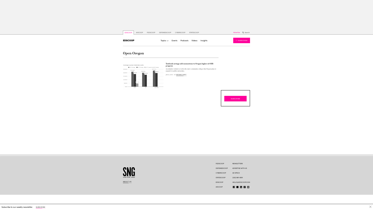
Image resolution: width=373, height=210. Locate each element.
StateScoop (194, 32)
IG (244, 187)
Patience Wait (181, 74)
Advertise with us (239, 168)
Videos (194, 40)
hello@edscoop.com (241, 182)
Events (174, 40)
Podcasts (184, 40)
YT (248, 187)
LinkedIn (241, 187)
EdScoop (128, 33)
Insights (203, 40)
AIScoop (139, 32)
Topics (163, 40)
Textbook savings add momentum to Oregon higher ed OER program (189, 65)
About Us (127, 182)
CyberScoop (180, 32)
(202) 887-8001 (237, 177)
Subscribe (243, 40)
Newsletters (237, 163)
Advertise (236, 32)
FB (233, 187)
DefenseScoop (165, 32)
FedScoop (151, 32)
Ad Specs (236, 173)
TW (237, 187)
